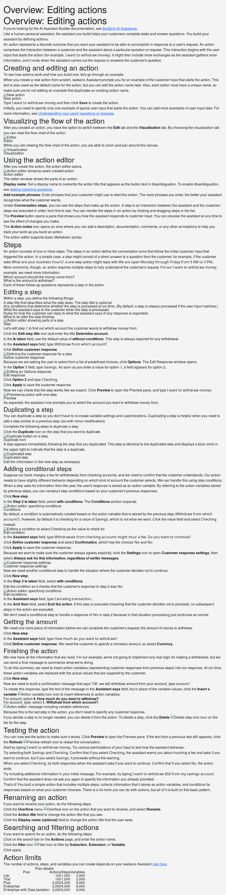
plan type (160, 863)
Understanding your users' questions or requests (76, 113)
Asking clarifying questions (31, 189)
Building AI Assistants (120, 28)
